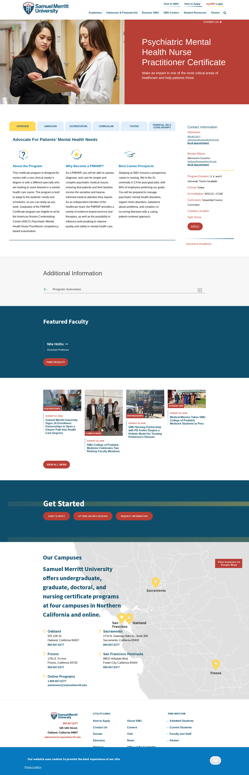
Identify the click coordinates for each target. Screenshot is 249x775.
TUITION (134, 126)
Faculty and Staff (180, 733)
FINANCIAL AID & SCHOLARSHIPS (162, 126)
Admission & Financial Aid (121, 12)
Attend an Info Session (92, 516)
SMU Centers (171, 12)
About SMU (134, 720)
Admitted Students (182, 720)
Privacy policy (33, 767)
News (130, 740)
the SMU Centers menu (179, 12)
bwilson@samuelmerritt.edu (202, 161)
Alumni (215, 12)
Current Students (181, 727)
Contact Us (211, 21)
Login (214, 3)
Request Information (134, 516)
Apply (195, 226)
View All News (57, 464)
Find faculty (56, 362)
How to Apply (56, 516)
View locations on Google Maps (229, 563)
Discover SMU (150, 12)
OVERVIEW (23, 126)
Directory (99, 740)
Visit (130, 733)
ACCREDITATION (78, 126)
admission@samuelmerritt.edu (203, 140)
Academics (95, 12)
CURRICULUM (106, 126)
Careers (132, 727)
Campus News (93, 433)
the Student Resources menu (207, 12)
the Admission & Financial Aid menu (138, 12)
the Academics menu (102, 12)
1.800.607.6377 (57, 681)
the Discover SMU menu (159, 12)
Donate (97, 733)
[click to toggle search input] (224, 12)
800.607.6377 (194, 136)
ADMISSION (50, 126)
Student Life (176, 406)
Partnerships (52, 409)
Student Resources (195, 12)
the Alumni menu (220, 12)
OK (215, 760)
